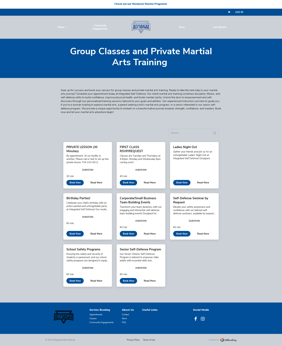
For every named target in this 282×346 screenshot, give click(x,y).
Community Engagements (100, 27)
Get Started (219, 27)
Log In (239, 12)
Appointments (95, 314)
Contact (125, 314)
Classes (93, 318)
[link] (63, 317)
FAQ (124, 322)
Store (182, 27)
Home (60, 27)
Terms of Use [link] (149, 339)
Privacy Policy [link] (133, 339)
